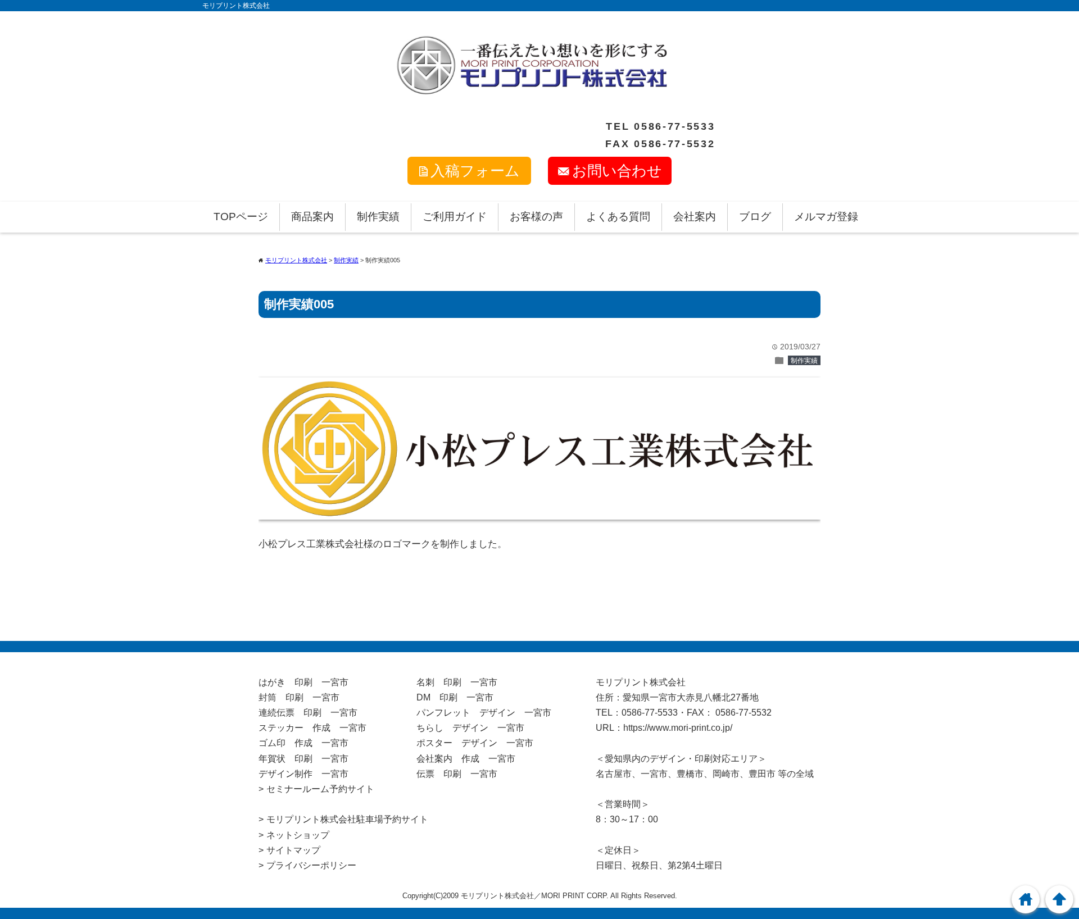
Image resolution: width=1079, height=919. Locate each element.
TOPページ (241, 216)
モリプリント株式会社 (236, 6)
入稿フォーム (475, 170)
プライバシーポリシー (311, 865)
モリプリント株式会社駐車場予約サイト (347, 819)
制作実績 (378, 216)
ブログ (755, 216)
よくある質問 (618, 216)
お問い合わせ (617, 170)
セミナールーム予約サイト (320, 789)
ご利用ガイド (455, 216)
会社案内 (694, 216)
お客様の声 (536, 216)
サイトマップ (293, 850)
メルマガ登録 (826, 216)
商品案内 (312, 216)
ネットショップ (297, 835)
